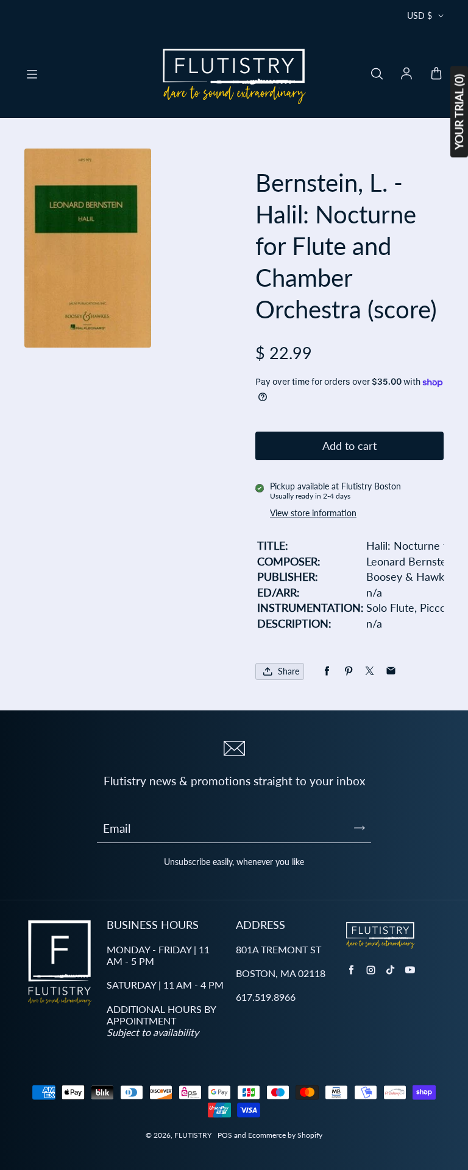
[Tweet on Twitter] (369, 671)
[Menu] (31, 74)
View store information (313, 513)
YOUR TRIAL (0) (459, 112)
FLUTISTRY (192, 1135)
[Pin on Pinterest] (348, 671)
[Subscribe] (359, 828)
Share (288, 671)
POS (225, 1135)
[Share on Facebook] (327, 671)
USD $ (419, 15)
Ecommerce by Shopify (285, 1135)
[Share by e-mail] (391, 671)
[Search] (376, 74)
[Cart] (436, 74)
